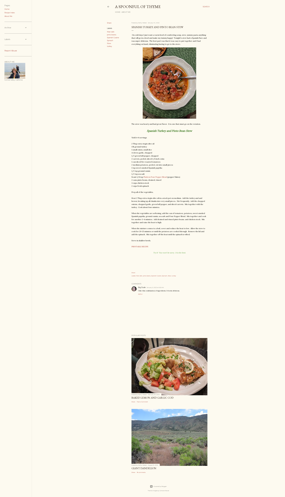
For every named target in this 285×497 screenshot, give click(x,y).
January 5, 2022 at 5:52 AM (155, 287)
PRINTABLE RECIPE (139, 246)
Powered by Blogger (160, 486)
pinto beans (111, 35)
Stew (109, 43)
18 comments (141, 472)
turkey (109, 46)
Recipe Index (9, 13)
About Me (126, 12)
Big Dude (142, 287)
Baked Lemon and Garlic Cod (152, 397)
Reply (140, 294)
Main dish (110, 32)
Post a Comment (142, 402)
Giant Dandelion (143, 468)
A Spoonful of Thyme (138, 6)
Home (117, 12)
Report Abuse (10, 51)
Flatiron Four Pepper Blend (155, 177)
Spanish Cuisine (113, 38)
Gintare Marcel (164, 490)
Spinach (110, 41)
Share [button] (109, 23)
